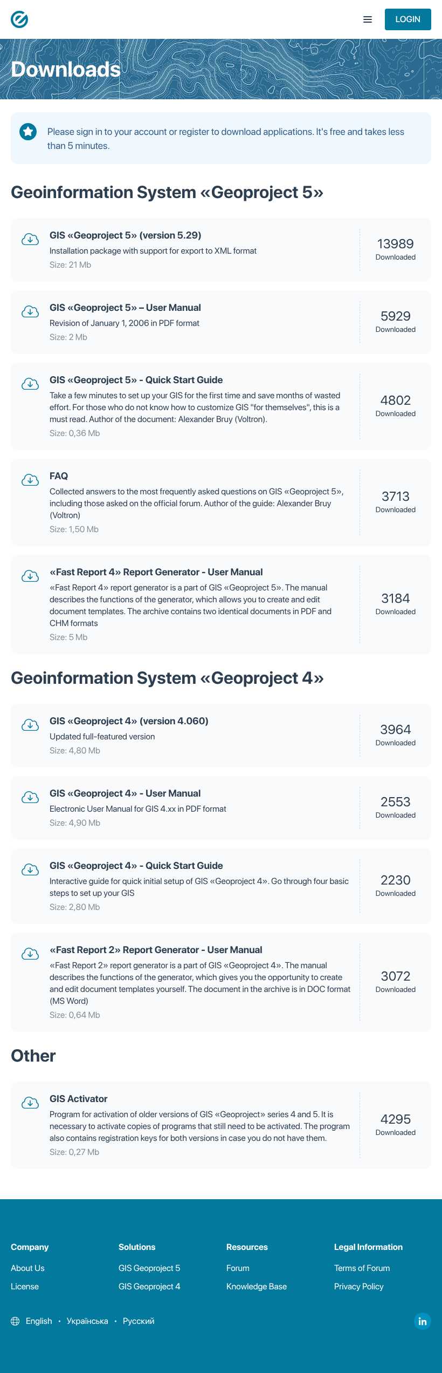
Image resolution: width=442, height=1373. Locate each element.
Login (408, 19)
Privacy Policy (359, 1286)
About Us (28, 1268)
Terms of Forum (362, 1268)
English (39, 1321)
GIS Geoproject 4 (150, 1286)
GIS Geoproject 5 (149, 1268)
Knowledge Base (256, 1286)
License (25, 1286)
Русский (139, 1321)
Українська (87, 1321)
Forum (238, 1268)
